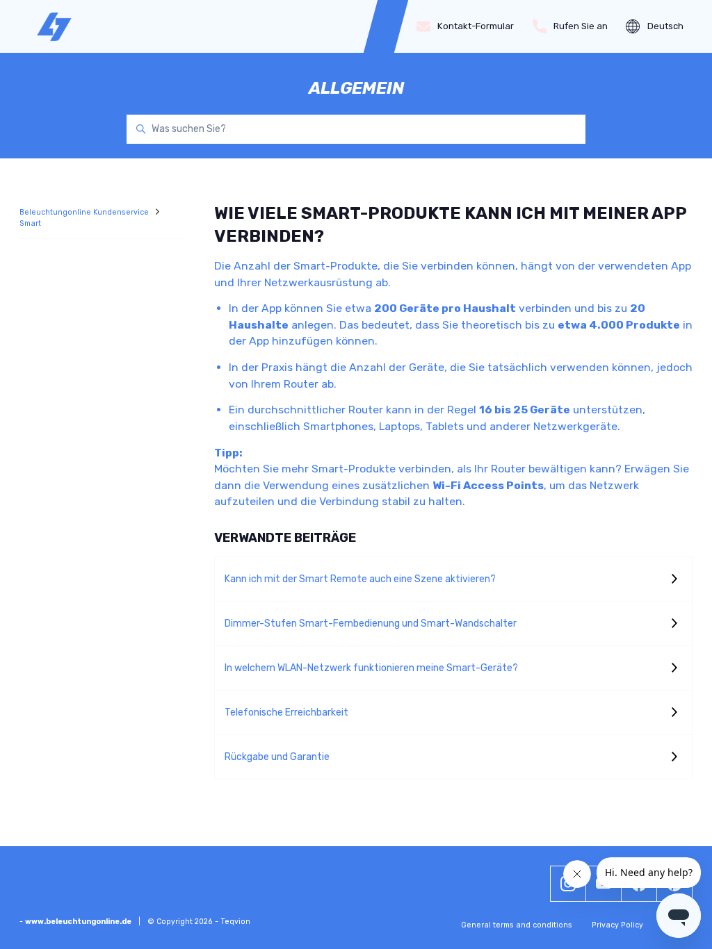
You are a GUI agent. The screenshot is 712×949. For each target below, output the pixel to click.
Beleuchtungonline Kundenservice (85, 212)
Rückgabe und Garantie (277, 757)
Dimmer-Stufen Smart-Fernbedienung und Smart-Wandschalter (371, 623)
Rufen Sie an (580, 26)
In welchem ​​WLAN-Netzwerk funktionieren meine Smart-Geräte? (371, 668)
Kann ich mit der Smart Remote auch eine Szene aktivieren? (360, 579)
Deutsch (665, 26)
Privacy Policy (617, 925)
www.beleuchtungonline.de (78, 921)
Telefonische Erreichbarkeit (286, 712)
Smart (30, 223)
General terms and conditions (516, 925)
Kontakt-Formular (475, 26)
